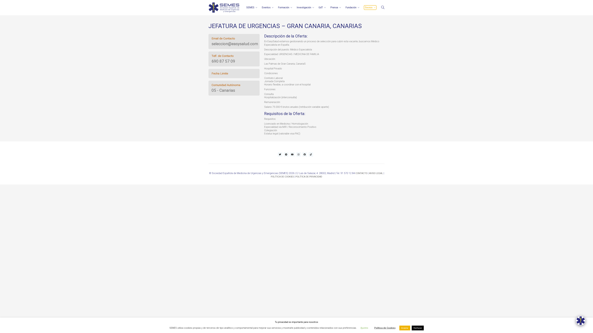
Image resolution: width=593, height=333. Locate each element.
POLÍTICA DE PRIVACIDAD (309, 176)
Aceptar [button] (404, 328)
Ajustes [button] (364, 328)
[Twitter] (280, 154)
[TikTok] (311, 154)
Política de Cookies (384, 328)
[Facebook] (304, 154)
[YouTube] (292, 154)
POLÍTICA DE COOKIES (282, 176)
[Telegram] (286, 154)
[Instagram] (298, 154)
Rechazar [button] (418, 328)
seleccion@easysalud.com (235, 44)
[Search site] (383, 8)
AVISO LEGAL (376, 173)
